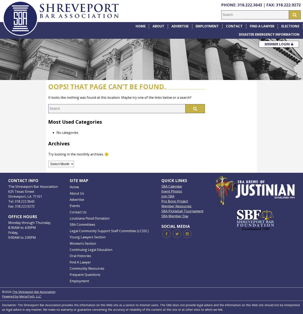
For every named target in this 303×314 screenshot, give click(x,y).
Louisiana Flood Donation (89, 218)
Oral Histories (80, 256)
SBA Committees (82, 224)
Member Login (278, 44)
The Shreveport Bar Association (33, 292)
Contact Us (78, 212)
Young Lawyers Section (88, 237)
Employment (207, 26)
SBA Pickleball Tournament (182, 211)
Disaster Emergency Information (269, 34)
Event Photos (171, 191)
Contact (234, 26)
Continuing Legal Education (91, 249)
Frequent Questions (85, 274)
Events (75, 205)
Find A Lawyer (262, 26)
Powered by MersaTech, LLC (21, 296)
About (158, 26)
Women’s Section (83, 243)
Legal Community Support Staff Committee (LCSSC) (109, 231)
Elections (290, 26)
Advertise (180, 26)
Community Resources (87, 268)
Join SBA (167, 196)
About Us (77, 193)
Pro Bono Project (174, 201)
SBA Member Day (174, 216)
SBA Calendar (171, 186)
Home (141, 26)
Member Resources (176, 206)
